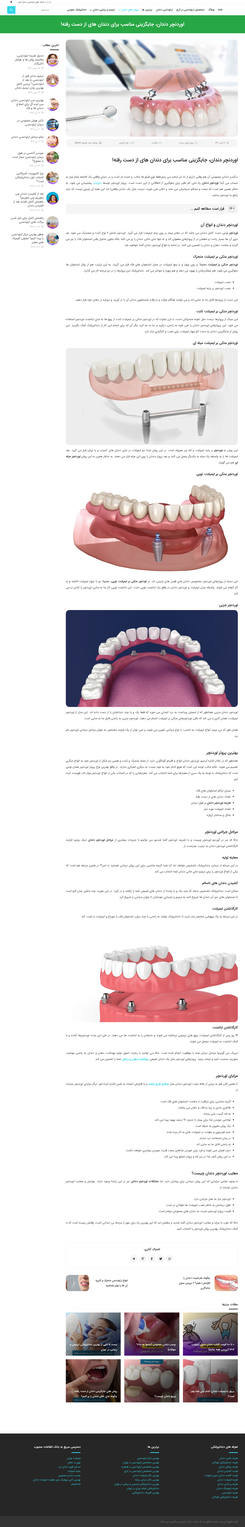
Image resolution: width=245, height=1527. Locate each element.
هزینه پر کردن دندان (227, 1484)
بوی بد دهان (74, 1462)
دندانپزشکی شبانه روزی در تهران (143, 1488)
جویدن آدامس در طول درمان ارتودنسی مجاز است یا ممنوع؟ (28, 157)
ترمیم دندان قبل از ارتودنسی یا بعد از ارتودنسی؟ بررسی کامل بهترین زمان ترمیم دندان (29, 82)
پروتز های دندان (186, 143)
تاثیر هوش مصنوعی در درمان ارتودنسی (30, 122)
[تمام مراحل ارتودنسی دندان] (52, 141)
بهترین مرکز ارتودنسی (148, 1458)
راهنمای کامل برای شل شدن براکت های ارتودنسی (27, 220)
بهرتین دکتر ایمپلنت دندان (146, 1475)
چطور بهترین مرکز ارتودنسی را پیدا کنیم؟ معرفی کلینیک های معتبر (27, 238)
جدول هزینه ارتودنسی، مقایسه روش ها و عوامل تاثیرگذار (29, 59)
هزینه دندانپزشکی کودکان (225, 1462)
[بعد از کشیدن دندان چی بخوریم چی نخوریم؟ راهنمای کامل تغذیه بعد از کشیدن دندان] (52, 198)
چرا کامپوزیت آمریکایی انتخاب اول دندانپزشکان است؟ (29, 177)
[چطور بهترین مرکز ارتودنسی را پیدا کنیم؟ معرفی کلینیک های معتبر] (52, 238)
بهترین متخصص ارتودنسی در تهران (141, 1462)
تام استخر (76, 1484)
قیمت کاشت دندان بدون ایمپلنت (221, 1475)
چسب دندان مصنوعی (69, 1475)
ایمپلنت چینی (74, 1458)
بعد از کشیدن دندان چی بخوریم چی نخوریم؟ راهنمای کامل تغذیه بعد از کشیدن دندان (28, 199)
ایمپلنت (97, 183)
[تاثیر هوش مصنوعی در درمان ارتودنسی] (52, 125)
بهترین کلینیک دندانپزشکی (145, 1493)
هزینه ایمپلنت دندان (227, 1480)
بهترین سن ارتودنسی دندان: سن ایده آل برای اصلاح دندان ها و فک (27, 104)
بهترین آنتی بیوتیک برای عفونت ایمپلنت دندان (57, 1480)
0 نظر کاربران (124, 143)
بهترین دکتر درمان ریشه (147, 1480)
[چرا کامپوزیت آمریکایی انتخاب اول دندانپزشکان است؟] (52, 178)
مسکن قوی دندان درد (69, 1467)
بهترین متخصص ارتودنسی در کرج (141, 1471)
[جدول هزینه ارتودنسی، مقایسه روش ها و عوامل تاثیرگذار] (52, 60)
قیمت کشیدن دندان (227, 1471)
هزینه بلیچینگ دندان (227, 1488)
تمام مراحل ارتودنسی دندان (27, 137)
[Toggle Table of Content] (230, 209)
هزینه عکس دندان (228, 1458)
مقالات (155, 143)
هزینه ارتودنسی (230, 1493)
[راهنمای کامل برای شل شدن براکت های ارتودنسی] (52, 222)
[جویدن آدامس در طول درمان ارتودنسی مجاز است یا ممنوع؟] (52, 157)
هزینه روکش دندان (228, 1467)
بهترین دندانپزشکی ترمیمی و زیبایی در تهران (136, 1484)
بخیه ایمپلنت (74, 1471)
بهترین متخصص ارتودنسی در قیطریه (140, 1467)
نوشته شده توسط (86, 143)
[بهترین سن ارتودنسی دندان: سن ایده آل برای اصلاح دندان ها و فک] (52, 104)
